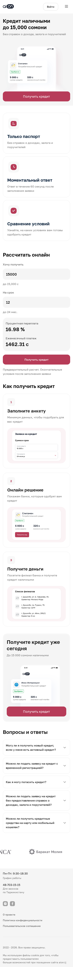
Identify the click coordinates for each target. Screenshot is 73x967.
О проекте (9, 914)
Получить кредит (36, 96)
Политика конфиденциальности (22, 920)
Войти (50, 6)
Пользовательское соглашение (22, 925)
